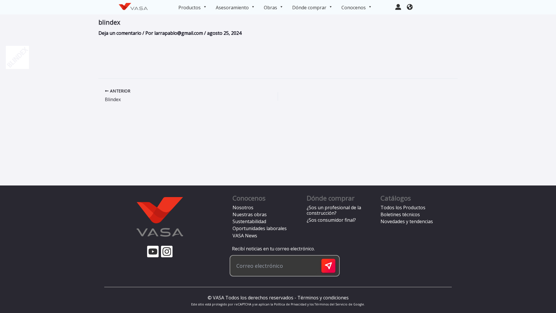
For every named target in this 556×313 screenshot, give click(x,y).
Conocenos (353, 7)
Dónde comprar (309, 7)
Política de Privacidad (290, 304)
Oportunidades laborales (260, 228)
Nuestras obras (250, 214)
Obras (270, 7)
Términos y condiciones (323, 297)
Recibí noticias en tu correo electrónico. (272, 248)
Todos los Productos (403, 207)
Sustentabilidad (249, 221)
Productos (189, 7)
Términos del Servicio (331, 304)
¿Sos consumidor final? (331, 220)
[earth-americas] (410, 6)
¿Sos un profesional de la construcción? (334, 210)
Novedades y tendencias (407, 221)
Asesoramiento (232, 7)
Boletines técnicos (400, 214)
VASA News (245, 235)
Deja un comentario (119, 33)
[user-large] (398, 6)
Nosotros (243, 207)
